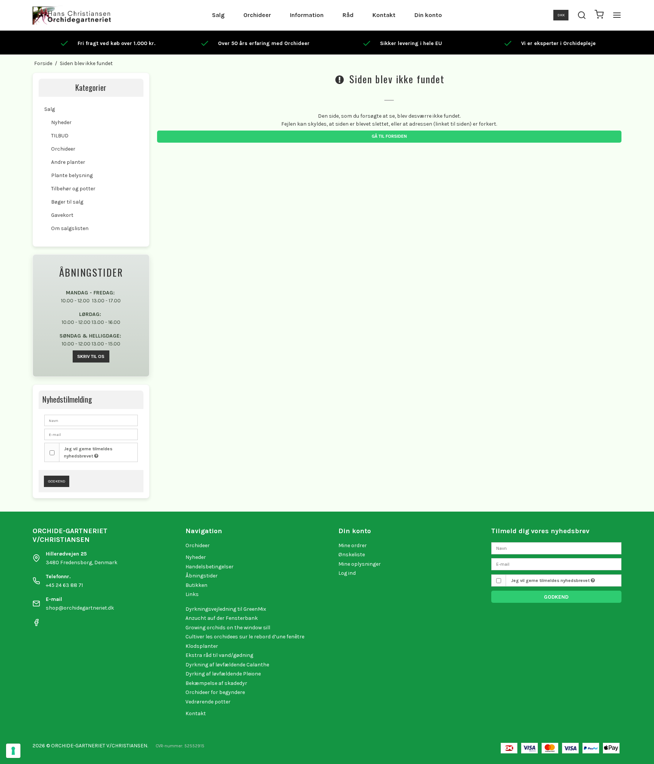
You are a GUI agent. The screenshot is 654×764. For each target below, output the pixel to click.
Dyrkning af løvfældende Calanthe (227, 664)
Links (192, 594)
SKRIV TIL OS (90, 356)
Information (307, 15)
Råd (348, 15)
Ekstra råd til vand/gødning (219, 655)
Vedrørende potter (207, 702)
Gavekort (62, 215)
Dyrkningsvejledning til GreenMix (225, 609)
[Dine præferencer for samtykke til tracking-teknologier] (13, 751)
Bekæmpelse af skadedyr (216, 683)
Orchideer (257, 15)
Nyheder (61, 122)
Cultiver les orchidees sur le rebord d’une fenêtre (244, 636)
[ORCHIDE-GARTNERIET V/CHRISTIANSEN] (72, 15)
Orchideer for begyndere (215, 692)
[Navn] (556, 548)
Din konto (428, 15)
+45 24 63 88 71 (64, 585)
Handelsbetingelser (209, 566)
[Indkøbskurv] (599, 15)
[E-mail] (556, 564)
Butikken (196, 585)
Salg (218, 15)
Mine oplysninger (359, 564)
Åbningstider (201, 576)
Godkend (56, 481)
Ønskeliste (351, 554)
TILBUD (60, 135)
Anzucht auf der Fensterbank (221, 618)
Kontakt (384, 15)
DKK (561, 14)
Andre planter (68, 162)
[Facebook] (36, 624)
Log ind (347, 573)
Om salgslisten (70, 228)
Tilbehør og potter (73, 188)
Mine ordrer (352, 545)
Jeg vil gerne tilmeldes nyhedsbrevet (88, 452)
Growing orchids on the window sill (227, 627)
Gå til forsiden (389, 136)
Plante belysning (72, 175)
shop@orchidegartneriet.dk (80, 608)
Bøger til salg (67, 202)
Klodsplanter (201, 646)
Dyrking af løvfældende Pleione (223, 674)
